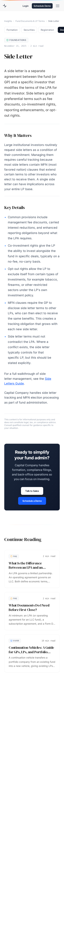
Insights (8, 21)
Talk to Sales (32, 490)
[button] (25, 6)
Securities (29, 29)
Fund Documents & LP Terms (30, 21)
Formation (12, 29)
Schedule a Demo (32, 500)
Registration (47, 29)
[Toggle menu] (57, 5)
